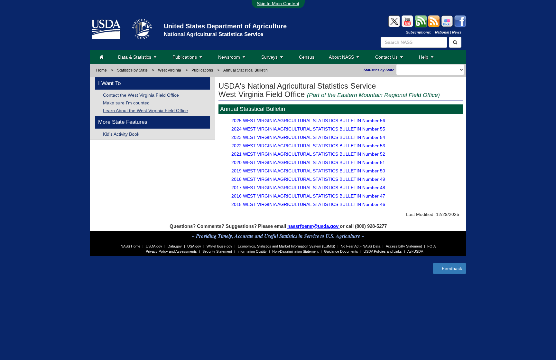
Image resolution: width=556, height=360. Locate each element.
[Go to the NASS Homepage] (101, 57)
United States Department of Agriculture (225, 26)
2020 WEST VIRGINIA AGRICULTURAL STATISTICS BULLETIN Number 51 (308, 162)
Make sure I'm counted (126, 102)
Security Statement (217, 251)
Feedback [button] (451, 268)
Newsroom (230, 57)
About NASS (343, 57)
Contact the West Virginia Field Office (141, 95)
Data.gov (175, 246)
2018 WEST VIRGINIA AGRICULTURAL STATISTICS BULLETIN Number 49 (308, 179)
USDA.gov (154, 246)
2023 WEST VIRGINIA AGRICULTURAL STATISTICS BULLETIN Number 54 (308, 137)
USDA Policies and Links (383, 251)
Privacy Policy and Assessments (171, 251)
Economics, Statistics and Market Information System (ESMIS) (286, 246)
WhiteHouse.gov (219, 246)
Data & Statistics (136, 57)
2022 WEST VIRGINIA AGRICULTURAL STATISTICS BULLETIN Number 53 (308, 145)
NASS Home (130, 246)
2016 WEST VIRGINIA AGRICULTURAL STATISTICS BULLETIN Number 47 (308, 196)
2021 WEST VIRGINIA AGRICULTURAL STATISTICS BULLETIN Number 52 (308, 154)
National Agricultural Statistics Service (213, 34)
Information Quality (252, 251)
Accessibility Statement (404, 246)
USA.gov (194, 246)
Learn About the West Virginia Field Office (145, 110)
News (456, 32)
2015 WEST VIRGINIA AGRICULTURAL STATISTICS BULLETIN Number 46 (308, 204)
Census (306, 57)
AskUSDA (415, 251)
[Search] (455, 42)
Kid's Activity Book (121, 134)
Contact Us (387, 57)
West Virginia (169, 70)
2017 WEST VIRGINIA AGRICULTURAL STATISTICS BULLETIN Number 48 (308, 187)
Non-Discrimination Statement (295, 251)
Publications (185, 57)
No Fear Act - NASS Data (360, 246)
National (442, 32)
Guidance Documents (341, 251)
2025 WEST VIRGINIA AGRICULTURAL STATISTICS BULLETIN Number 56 (308, 120)
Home (101, 70)
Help (425, 57)
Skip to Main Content (278, 3)
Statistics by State (132, 70)
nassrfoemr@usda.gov (313, 226)
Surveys (270, 57)
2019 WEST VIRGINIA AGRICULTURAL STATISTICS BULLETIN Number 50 (308, 170)
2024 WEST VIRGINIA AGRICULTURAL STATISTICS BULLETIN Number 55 (308, 128)
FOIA (431, 246)
